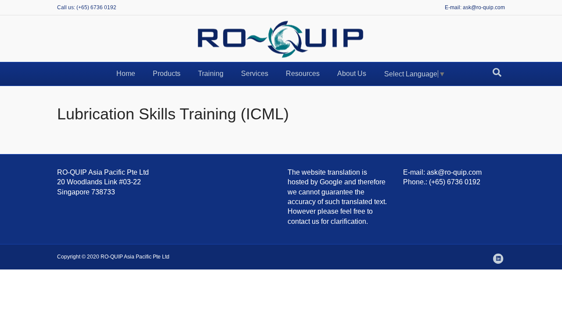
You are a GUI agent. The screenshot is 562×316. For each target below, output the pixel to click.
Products (166, 73)
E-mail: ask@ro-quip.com (475, 7)
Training (210, 73)
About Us (351, 73)
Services (254, 73)
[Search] (497, 72)
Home (125, 73)
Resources (303, 73)
